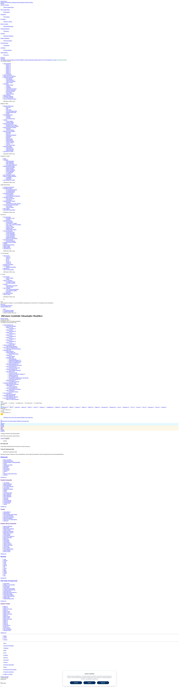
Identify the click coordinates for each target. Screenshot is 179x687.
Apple (4, 559)
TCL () (133, 407)
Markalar (9, 2)
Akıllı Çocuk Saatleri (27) (12, 388)
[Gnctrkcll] (89, 660)
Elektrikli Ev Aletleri (23, 59)
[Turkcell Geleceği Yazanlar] (89, 669)
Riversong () (105, 407)
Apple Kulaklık (6, 535)
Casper (4, 564)
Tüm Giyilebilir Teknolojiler (12, 384)
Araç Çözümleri (6, 288)
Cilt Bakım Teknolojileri (8, 187)
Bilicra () (24, 407)
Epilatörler (8, 202)
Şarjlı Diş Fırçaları (10, 198)
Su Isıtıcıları (8, 173)
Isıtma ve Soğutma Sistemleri (9, 176)
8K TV (7, 260)
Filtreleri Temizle (4, 318)
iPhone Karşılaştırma (8, 518)
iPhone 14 (8, 68)
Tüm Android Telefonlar (11, 346)
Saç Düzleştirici (6, 502)
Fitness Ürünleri (9, 278)
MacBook (8, 116)
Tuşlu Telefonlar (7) (7, 393)
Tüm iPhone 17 (12, 328)
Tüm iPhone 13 (12, 338)
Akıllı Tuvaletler (9, 286)
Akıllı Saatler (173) (10, 385)
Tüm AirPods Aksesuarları (15, 370)
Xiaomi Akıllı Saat (7, 543)
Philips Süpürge (6, 533)
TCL (4, 574)
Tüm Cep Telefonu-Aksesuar (9, 98)
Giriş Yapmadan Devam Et (6, 305)
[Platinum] (89, 648)
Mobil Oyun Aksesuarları (11, 238)
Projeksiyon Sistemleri (8, 264)
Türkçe (5, 635)
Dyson (4, 561)
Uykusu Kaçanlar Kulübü (9, 588)
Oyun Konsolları (7, 217)
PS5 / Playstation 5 (7, 629)
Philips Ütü (5, 538)
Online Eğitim (9, 225)
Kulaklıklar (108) (10, 357)
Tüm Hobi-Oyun (7, 248)
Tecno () (138, 407)
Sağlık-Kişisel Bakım (33, 59)
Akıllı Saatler (9, 78)
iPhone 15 (8, 67)
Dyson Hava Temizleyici (8, 536)
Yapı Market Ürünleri (8, 293)
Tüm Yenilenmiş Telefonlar (12, 396)
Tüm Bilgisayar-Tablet (8, 151)
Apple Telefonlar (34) (8, 324)
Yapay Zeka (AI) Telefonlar (9, 76)
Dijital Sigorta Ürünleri (11, 229)
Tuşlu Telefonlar (7, 95)
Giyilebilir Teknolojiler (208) (9, 382)
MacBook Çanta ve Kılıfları (12, 126)
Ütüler (4, 158)
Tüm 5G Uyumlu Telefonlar (12, 399)
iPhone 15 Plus (6, 611)
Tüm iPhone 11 (12, 343)
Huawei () (65, 407)
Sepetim (3, 58)
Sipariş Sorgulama (20, 2)
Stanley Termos (6, 551)
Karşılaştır (7, 438)
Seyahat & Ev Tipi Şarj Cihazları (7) (17, 374)
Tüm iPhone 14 (12, 336)
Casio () (36, 407)
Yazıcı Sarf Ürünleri (10, 145)
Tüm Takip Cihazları (13, 391)
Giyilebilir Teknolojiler (8, 77)
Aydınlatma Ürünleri (10, 281)
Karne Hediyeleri (7, 591)
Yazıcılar (8, 143)
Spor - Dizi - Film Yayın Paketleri (13, 224)
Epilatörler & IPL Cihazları (9, 201)
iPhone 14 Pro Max (7, 619)
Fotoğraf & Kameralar (8, 239)
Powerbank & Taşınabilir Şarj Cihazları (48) (18, 377)
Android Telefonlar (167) (8, 345)
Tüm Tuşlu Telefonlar (11, 394)
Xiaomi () (163, 407)
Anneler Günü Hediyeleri (9, 596)
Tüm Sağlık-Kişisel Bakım (9, 209)
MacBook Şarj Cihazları (11, 125)
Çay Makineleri (9, 172)
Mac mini (8, 107)
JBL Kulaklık (6, 527)
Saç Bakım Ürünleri (7, 188)
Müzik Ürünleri (6, 246)
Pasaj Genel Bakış (7, 459)
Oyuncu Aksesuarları (8, 230)
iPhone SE (8, 73)
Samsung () (113, 407)
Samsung (5, 560)
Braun (4, 563)
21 (114, 407)
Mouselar (8, 137)
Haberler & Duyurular (8, 461)
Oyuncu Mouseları (10, 233)
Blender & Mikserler (10, 170)
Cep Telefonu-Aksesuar (6, 59)
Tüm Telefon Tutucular (14, 381)
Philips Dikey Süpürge (8, 532)
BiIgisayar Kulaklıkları (11, 135)
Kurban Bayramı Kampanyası (10, 592)
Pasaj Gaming (6, 468)
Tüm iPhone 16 (12, 331)
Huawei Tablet (6, 547)
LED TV (8, 258)
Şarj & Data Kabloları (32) (15, 379)
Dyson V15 (6, 626)
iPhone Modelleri (7, 485)
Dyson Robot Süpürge (8, 549)
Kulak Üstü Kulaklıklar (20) (15, 361)
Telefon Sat (5, 520)
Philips (4, 570)
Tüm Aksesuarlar (10, 351)
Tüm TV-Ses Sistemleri (8, 269)
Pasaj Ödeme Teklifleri (8, 594)
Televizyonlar (6, 255)
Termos (7, 279)
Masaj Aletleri (6, 208)
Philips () (97, 407)
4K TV (7, 259)
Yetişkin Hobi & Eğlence (8, 244)
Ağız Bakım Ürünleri (8, 197)
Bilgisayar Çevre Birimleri (9, 131)
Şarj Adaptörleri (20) (13, 376)
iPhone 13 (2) (9, 337)
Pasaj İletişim (6, 466)
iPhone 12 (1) (9, 340)
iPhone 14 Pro (6, 617)
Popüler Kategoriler (6, 480)
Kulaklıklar (8, 87)
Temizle (2, 438)
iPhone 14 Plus (6, 616)
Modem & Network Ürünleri (9, 127)
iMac (7, 108)
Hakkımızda (4, 457)
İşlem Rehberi (6, 513)
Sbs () (119, 407)
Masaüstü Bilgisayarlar (8, 106)
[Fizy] (89, 643)
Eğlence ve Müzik (10, 227)
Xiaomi (5, 573)
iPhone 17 (8, 64)
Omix (4, 569)
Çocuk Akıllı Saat (7, 500)
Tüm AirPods (12, 356)
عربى (4, 638)
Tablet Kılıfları (9, 147)
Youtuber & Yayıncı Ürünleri (9, 242)
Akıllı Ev (5, 471)
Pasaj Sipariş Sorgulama (8, 517)
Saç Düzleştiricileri (10, 192)
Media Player (6, 268)
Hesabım (7, 5)
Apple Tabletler (9, 121)
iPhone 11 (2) (9, 342)
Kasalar (8, 113)
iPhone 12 (8, 71)
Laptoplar (8, 117)
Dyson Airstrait (6, 627)
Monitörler (8, 132)
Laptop (5, 491)
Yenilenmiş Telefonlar (8, 96)
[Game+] (89, 662)
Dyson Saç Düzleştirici (8, 531)
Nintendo (8, 219)
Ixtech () (71, 407)
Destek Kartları (9, 222)
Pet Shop (5, 284)
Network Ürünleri (10, 130)
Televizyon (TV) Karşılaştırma (10, 519)
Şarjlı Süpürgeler (10, 162)
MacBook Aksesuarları (8, 123)
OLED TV (8, 262)
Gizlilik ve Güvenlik (7, 464)
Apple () (17, 407)
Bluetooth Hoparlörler (11, 267)
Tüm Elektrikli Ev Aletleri (9, 180)
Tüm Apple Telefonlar (11, 326)
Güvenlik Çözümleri (10, 283)
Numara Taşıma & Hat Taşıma (10, 473)
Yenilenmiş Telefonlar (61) (9, 395)
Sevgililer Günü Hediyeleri (9, 589)
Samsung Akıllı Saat (7, 545)
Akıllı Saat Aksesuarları (11, 88)
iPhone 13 (8, 69)
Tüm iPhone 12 (12, 341)
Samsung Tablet (6, 530)
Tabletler (5, 119)
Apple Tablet (6, 541)
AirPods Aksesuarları (11, 90)
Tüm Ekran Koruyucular (14, 367)
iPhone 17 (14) (9, 327)
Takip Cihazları (9, 82)
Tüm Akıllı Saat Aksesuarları (15, 365)
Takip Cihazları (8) (10, 390)
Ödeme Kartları (6, 247)
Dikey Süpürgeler (10, 163)
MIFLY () (90, 407)
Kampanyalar (4, 2)
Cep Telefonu (6, 482)
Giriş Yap (3, 5)
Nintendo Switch (7, 630)
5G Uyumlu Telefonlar (8, 97)
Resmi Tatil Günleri (7, 593)
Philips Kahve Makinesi (8, 528)
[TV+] (89, 653)
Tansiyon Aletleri (10, 207)
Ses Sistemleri (6, 265)
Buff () (30, 407)
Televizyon (5, 497)
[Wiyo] (89, 667)
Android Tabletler (10, 122)
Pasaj (4, 309)
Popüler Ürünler (5, 603)
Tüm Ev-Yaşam (6, 294)
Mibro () (84, 407)
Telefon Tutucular (10, 93)
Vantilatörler (9, 177)
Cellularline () (50, 407)
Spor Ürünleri (6, 276)
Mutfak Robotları (10, 168)
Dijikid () (57, 407)
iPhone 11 (8, 72)
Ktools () (78, 407)
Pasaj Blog (30, 2)
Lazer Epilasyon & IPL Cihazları (13, 203)
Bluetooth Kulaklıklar (8, 489)
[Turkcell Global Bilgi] (89, 664)
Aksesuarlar (6, 83)
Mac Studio (8, 109)
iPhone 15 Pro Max (7, 614)
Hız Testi (5, 474)
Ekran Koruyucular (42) (11, 366)
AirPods (8, 86)
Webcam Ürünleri (10, 141)
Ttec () (144, 407)
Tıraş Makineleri (9, 194)
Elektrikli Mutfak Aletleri (8, 166)
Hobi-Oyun (40, 59)
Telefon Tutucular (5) (11, 380)
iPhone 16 (8, 66)
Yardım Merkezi (6, 511)
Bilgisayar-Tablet (15, 59)
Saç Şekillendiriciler (10, 191)
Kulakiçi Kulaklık (7, 501)
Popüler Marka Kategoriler (8, 523)
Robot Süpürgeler (10, 161)
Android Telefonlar (7, 74)
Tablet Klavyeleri (10, 148)
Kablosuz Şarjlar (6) (13, 375)
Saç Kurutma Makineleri (11, 189)
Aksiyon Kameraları (10, 241)
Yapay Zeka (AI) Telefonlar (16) (10, 347)
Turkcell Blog (6, 469)
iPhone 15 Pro (6, 612)
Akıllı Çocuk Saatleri (10, 81)
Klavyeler (8, 133)
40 (66, 407)
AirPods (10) (9, 355)
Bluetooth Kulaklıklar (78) (15, 360)
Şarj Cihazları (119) (10, 371)
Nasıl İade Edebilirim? (8, 515)
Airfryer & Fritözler (10, 167)
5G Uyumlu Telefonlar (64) (9, 398)
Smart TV (8, 257)
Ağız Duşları (9, 199)
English (5, 637)
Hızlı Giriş (3, 304)
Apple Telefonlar (7, 63)
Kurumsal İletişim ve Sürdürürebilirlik (11, 462)
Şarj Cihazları (9, 92)
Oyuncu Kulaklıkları (10, 234)
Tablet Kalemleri (9, 150)
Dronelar (5, 243)
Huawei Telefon (6, 550)
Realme (5, 571)
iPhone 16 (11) (9, 330)
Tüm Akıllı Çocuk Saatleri (15, 389)
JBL (4, 566)
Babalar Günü (6, 597)
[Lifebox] (89, 655)
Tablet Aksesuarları (7, 146)
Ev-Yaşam (54, 59)
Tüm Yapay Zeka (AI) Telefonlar (13, 348)
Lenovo (5, 568)
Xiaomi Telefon (6, 542)
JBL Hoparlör (6, 540)
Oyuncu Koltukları (10, 236)
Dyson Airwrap (6, 625)
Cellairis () (42, 407)
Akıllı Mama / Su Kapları (11, 285)
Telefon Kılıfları (9, 85)
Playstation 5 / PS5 (10, 218)
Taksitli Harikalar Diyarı (8, 598)
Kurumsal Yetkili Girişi (6, 306)
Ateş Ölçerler (9, 206)
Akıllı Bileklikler (10, 80)
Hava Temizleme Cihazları (9, 175)
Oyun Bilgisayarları (10, 118)
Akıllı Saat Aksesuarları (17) (12, 364)
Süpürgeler (5, 159)
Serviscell (8, 291)
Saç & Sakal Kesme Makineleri (13, 196)
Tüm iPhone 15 (12, 333)
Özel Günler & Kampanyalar (9, 580)
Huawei (5, 565)
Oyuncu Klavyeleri (10, 232)
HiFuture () (5, 407)
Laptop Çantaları (10, 142)
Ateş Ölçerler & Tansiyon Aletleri (10, 204)
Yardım (26, 2)
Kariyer (5, 463)
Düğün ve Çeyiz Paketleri (9, 584)
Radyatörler (8, 178)
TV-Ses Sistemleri (48, 59)
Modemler (8, 128)
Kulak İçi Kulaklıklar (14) (14, 362)
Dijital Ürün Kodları (7, 220)
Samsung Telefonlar (7, 526)
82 (18, 407)
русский (5, 639)
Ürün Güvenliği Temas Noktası (10, 514)
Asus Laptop (6, 546)
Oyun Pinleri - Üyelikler (11, 223)
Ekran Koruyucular (10, 91)
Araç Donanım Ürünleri (11, 290)
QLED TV (8, 263)
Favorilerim (13, 2)
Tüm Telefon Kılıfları (13, 353)
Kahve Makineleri (10, 171)
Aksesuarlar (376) (7, 350)
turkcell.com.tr (4, 1)
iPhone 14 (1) (9, 335)
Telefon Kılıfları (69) (10, 352)
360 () (11, 407)
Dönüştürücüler (9, 140)
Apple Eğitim (6, 583)
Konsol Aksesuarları (10, 237)
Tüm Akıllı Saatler (13, 386)
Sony (4, 575)
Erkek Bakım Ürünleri (8, 193)
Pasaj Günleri (6, 587)
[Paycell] (89, 657)
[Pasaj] (2, 3)
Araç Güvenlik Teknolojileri (12, 289)
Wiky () (158, 407)
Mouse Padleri (9, 138)
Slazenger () (126, 407)
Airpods (5, 504)
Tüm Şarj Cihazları (13, 372)
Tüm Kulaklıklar (12, 359)
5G (4, 472)
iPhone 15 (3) (9, 332)
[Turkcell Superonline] (89, 645)
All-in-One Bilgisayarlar (11, 111)
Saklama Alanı (9, 228)
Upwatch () (151, 407)
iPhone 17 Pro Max (7, 608)
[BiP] (89, 650)
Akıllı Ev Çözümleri (7, 280)
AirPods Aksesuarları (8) (11, 369)
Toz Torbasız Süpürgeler (11, 164)
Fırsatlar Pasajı (6, 586)
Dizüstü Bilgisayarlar (8, 114)
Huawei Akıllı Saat (7, 537)
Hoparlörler (8, 136)
